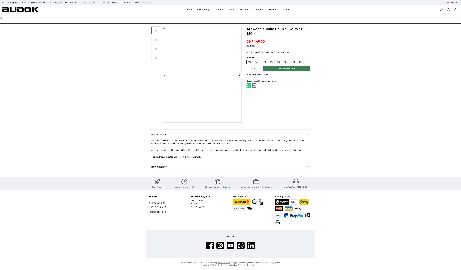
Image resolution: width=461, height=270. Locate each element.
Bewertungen (159, 166)
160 (249, 62)
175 (271, 62)
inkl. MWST (250, 46)
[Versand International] (254, 202)
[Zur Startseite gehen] (20, 9)
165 (257, 62)
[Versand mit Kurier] (249, 208)
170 (264, 62)
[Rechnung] (277, 221)
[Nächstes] (240, 75)
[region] (196, 75)
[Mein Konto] (448, 9)
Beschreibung (159, 134)
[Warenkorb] (456, 9)
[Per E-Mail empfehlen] (254, 85)
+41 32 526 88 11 (158, 203)
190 (293, 62)
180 (278, 62)
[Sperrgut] (261, 202)
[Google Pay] (294, 202)
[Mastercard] (279, 208)
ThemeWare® (252, 265)
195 (300, 62)
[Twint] (282, 202)
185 (286, 62)
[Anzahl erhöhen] (260, 68)
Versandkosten (224, 263)
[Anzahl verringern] (248, 68)
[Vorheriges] (164, 75)
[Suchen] (441, 9)
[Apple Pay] (298, 208)
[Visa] (289, 208)
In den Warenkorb (286, 68)
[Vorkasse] (307, 215)
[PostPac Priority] (241, 202)
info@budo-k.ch (157, 212)
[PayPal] (294, 215)
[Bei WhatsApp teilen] (248, 85)
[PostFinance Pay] (304, 202)
